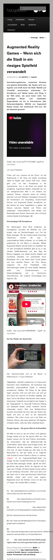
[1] (45, 197)
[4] (30, 404)
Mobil (23, 25)
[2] (31, 216)
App (22, 550)
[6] (34, 463)
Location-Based (33, 552)
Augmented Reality (31, 550)
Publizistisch (20, 19)
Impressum (11, 30)
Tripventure (11, 382)
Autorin (34, 77)
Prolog (9, 19)
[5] (41, 442)
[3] (15, 278)
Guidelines (32, 25)
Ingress (24, 552)
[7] (23, 469)
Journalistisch (12, 25)
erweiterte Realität (13, 552)
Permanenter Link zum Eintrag (24, 554)
